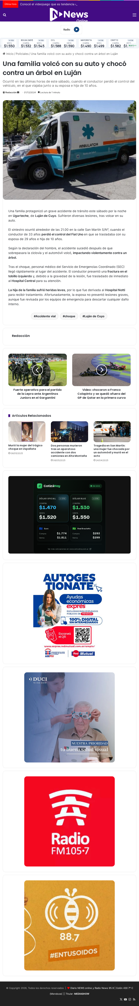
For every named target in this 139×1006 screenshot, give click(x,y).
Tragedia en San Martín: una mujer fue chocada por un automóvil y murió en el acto (112, 451)
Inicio (9, 54)
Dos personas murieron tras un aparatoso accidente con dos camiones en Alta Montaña (69, 451)
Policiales (22, 54)
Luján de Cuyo (94, 316)
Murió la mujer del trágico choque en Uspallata (25, 447)
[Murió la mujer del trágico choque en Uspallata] (26, 431)
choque (70, 316)
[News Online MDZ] (69, 14)
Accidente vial (46, 316)
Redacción (10, 92)
